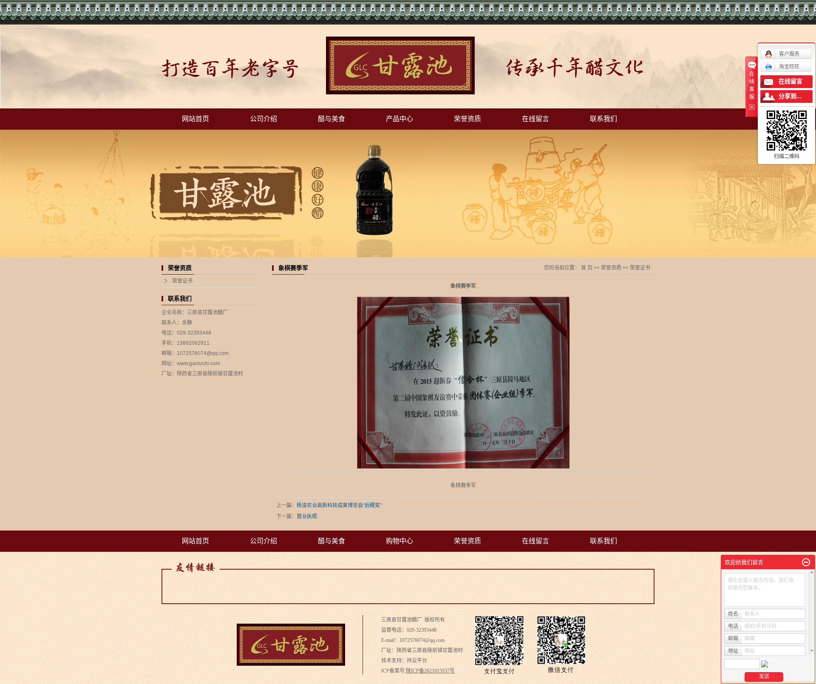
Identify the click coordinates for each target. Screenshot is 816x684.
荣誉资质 (467, 118)
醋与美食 (331, 118)
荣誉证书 (182, 281)
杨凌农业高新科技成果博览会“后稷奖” (339, 505)
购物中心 (399, 541)
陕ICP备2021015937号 (430, 671)
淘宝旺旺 (789, 67)
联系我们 (603, 118)
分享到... (790, 96)
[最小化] (806, 562)
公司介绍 (263, 118)
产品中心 (399, 118)
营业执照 (307, 516)
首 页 (586, 268)
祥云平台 (417, 661)
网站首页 (195, 118)
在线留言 (535, 118)
